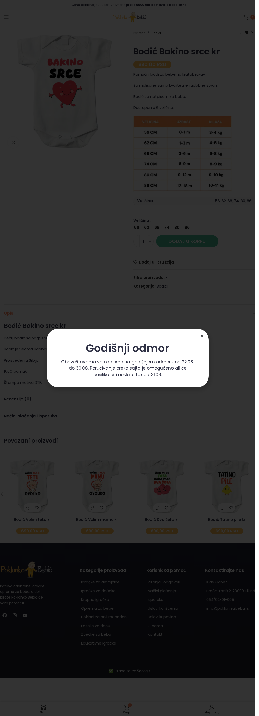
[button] (202, 336)
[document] (127, 358)
